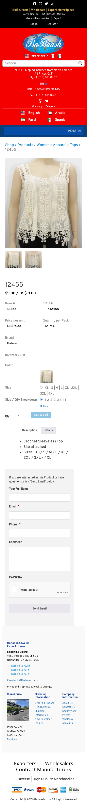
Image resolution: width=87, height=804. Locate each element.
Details (48, 430)
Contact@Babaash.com (23, 680)
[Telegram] (46, 101)
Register (52, 24)
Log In (34, 24)
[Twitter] (46, 4)
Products (25, 145)
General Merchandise (37, 18)
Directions (12, 739)
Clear (46, 406)
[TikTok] (52, 4)
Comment (15, 542)
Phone (14, 524)
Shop (9, 145)
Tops (74, 145)
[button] (72, 131)
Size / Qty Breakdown (21, 399)
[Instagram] (40, 4)
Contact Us (68, 707)
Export (57, 18)
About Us (67, 703)
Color (9, 365)
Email (14, 506)
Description (29, 430)
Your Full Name (19, 489)
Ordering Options (44, 703)
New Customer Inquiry (47, 89)
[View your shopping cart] (46, 84)
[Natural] (46, 376)
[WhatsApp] (40, 101)
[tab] (29, 430)
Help (29, 89)
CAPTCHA (15, 577)
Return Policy (42, 707)
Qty (7, 416)
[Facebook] (34, 4)
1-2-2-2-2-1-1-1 (55, 400)
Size (8, 387)
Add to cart (41, 414)
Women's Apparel (51, 145)
